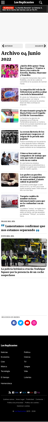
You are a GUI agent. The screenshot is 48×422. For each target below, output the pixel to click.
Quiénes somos (8, 399)
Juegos (27, 366)
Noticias (4, 352)
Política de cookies (32, 402)
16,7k (24, 392)
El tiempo (5, 377)
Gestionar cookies (23, 406)
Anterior (8, 46)
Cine (3, 362)
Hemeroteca (6, 383)
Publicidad (30, 399)
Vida (26, 371)
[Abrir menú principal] (3, 2)
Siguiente (39, 46)
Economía (5, 357)
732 (38, 392)
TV (25, 362)
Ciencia (27, 357)
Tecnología (5, 371)
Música (4, 366)
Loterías (27, 377)
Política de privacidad (15, 402)
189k (16, 392)
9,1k (31, 392)
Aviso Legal (20, 399)
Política (27, 352)
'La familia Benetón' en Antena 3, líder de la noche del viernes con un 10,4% (22, 9)
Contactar (39, 399)
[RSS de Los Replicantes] (10, 392)
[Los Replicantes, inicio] (24, 2)
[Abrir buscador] (40, 2)
